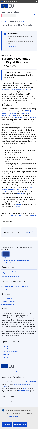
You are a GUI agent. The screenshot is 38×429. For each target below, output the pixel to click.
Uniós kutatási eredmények (10, 351)
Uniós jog (4, 346)
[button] (34, 6)
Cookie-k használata (8, 301)
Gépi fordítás (12, 46)
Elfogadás (7, 424)
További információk (12, 416)
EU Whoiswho (6, 354)
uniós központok (23, 391)
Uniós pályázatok (7, 349)
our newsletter (16, 218)
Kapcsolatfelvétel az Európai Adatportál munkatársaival (14, 273)
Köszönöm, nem (20, 424)
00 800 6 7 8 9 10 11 (29, 382)
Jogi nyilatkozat (6, 298)
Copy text (28, 232)
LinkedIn (31, 216)
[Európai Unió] (14, 6)
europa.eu (16, 371)
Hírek (22, 21)
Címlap (3, 21)
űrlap (24, 388)
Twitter (12, 216)
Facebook (20, 216)
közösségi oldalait (18, 402)
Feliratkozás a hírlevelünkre (10, 277)
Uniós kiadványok (7, 357)
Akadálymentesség (7, 304)
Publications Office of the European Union (16, 260)
